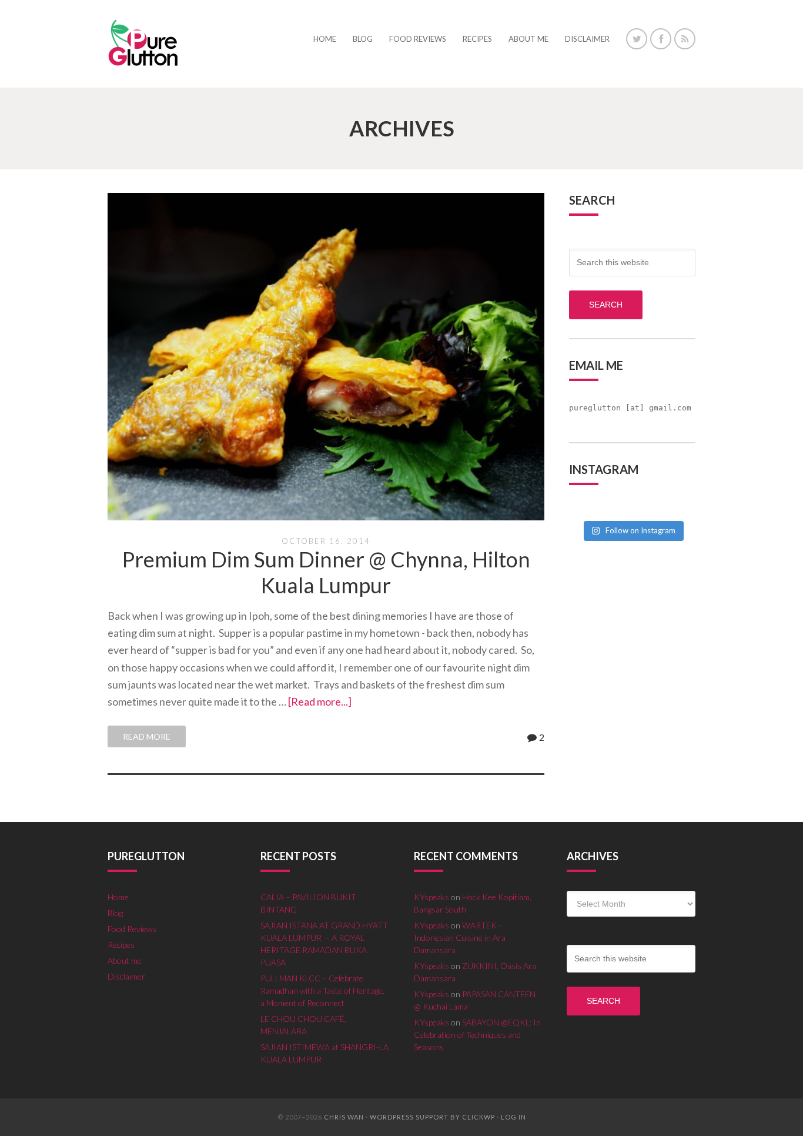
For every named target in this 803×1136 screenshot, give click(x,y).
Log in (513, 1117)
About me (125, 960)
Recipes (121, 945)
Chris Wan (344, 1117)
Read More (146, 736)
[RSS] (684, 38)
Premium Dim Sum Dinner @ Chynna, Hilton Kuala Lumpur (326, 571)
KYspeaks (431, 897)
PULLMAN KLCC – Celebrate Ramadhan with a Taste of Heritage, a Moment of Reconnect (322, 990)
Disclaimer (126, 976)
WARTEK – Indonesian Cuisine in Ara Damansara (460, 937)
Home (118, 897)
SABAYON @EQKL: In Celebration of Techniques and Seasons (477, 1034)
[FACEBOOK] (660, 38)
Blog (115, 913)
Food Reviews (132, 929)
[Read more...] (320, 701)
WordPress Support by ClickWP (432, 1117)
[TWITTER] (636, 38)
